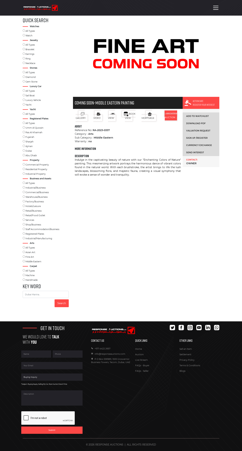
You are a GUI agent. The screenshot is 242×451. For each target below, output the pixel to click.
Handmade (32, 280)
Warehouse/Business (37, 197)
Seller (146, 371)
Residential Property (36, 169)
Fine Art (30, 257)
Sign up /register (197, 138)
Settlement (185, 354)
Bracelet (30, 49)
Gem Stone (31, 81)
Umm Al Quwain (34, 127)
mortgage (148, 118)
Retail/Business (34, 210)
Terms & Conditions (189, 365)
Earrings (30, 54)
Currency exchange (199, 145)
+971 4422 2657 (102, 348)
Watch (29, 35)
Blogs (182, 371)
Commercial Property (37, 164)
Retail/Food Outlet (35, 215)
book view (130, 115)
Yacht (29, 104)
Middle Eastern (33, 261)
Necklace (30, 63)
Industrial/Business (36, 187)
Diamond (31, 77)
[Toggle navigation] (215, 7)
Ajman (29, 146)
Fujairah (30, 137)
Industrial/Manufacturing (39, 238)
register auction (171, 115)
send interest (195, 152)
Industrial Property (36, 174)
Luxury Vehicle (33, 100)
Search (61, 303)
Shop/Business (33, 224)
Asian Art (30, 252)
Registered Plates (35, 234)
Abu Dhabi (31, 155)
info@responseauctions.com (110, 354)
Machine (30, 275)
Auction (139, 354)
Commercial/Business (37, 192)
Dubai (29, 151)
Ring (28, 58)
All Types (30, 31)
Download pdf (196, 123)
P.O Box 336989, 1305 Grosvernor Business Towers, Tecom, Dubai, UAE (110, 361)
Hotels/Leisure (33, 206)
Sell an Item (185, 349)
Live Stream (141, 360)
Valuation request (198, 130)
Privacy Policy (187, 360)
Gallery (81, 118)
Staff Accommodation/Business (42, 229)
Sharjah (29, 141)
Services (30, 220)
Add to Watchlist (197, 116)
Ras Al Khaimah (34, 132)
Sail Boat (30, 95)
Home (138, 349)
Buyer (146, 365)
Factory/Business (35, 201)
